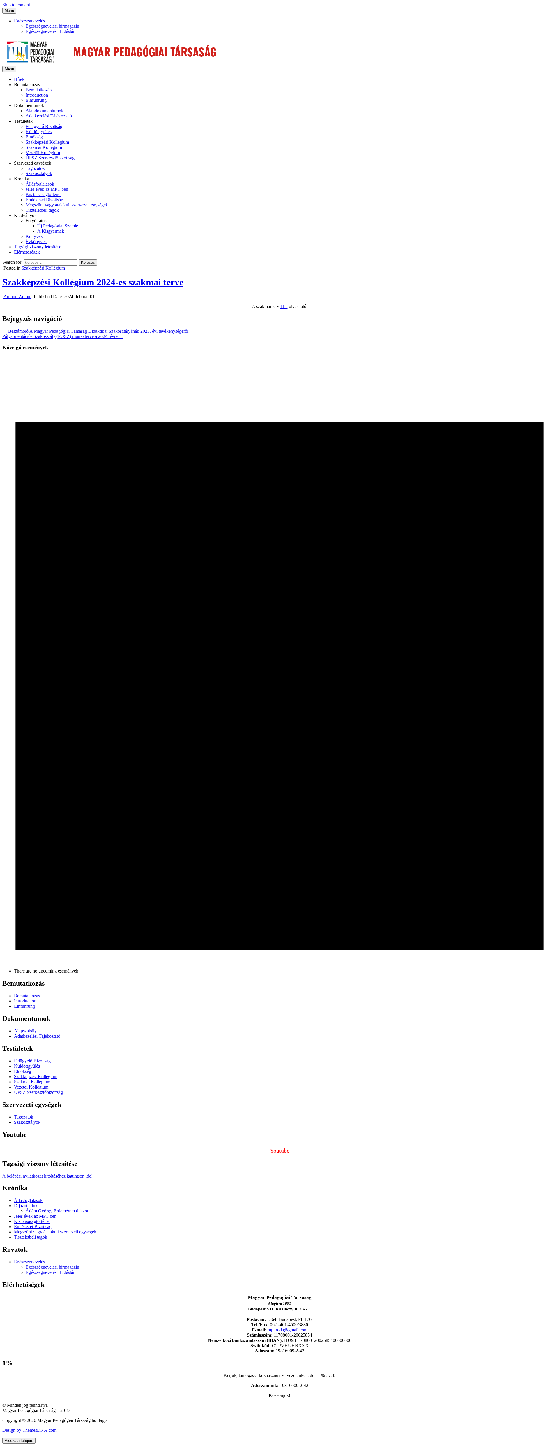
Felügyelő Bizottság (44, 126)
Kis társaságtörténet (43, 194)
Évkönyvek (36, 241)
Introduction (37, 94)
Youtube (279, 1150)
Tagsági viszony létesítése (37, 246)
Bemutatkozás (39, 89)
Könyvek (34, 236)
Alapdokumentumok (44, 110)
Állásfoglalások (40, 183)
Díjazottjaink (26, 1205)
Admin (17, 296)
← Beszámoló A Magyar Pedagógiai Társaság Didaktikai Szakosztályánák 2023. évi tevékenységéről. (96, 331)
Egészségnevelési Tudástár (50, 31)
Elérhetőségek (27, 252)
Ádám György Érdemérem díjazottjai (60, 1210)
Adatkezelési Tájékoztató (49, 115)
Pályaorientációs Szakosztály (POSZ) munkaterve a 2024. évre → (62, 336)
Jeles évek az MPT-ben (47, 189)
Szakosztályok (39, 173)
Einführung (36, 100)
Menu (9, 10)
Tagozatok (35, 168)
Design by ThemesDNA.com (29, 1430)
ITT (284, 306)
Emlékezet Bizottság (44, 199)
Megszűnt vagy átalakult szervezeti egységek (67, 204)
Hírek (19, 79)
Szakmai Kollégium (44, 147)
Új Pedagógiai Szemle (57, 225)
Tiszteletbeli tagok (42, 210)
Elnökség (34, 136)
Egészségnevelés (29, 20)
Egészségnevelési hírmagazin (52, 26)
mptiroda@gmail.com (287, 1329)
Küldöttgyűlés (39, 131)
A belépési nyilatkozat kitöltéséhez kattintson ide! (47, 1175)
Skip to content (16, 4)
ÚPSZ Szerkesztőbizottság (50, 157)
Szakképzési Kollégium (47, 142)
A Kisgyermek (50, 231)
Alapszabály (25, 1030)
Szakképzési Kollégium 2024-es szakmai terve (92, 282)
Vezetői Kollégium (43, 152)
